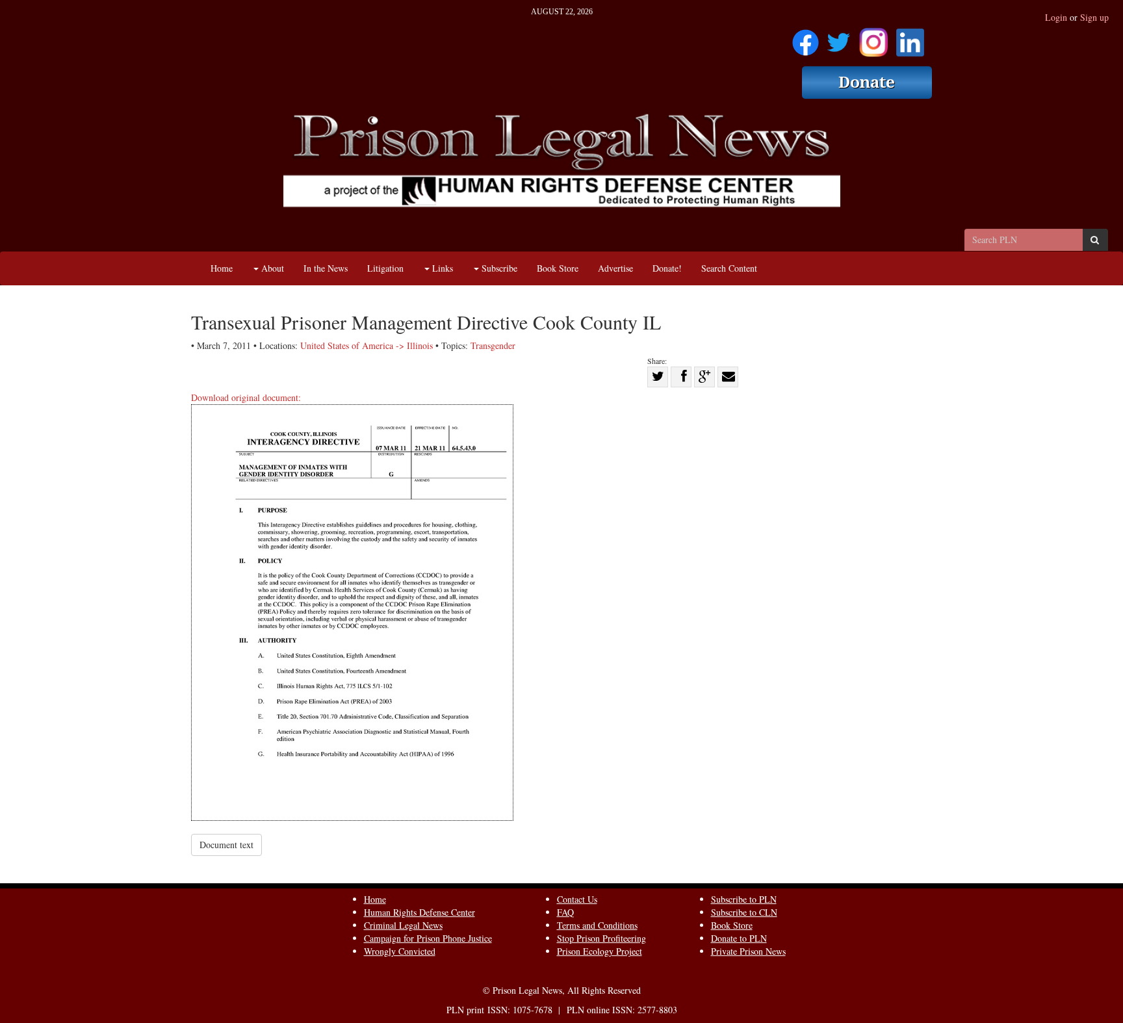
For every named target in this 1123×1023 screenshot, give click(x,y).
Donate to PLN (739, 938)
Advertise (615, 268)
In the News (325, 268)
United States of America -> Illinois (366, 345)
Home (222, 268)
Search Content (729, 268)
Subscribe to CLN (744, 912)
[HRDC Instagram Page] (873, 38)
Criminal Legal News (403, 925)
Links (441, 268)
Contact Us (577, 899)
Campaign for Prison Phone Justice (428, 938)
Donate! (667, 268)
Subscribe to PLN (744, 899)
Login (1056, 17)
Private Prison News (748, 951)
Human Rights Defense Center (419, 912)
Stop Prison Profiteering (601, 938)
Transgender (493, 345)
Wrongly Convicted (399, 951)
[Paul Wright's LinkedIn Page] (910, 38)
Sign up (1094, 17)
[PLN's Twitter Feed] (839, 38)
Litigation (385, 268)
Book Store (557, 268)
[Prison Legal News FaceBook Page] (805, 38)
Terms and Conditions (597, 925)
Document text (226, 844)
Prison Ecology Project (599, 951)
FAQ (565, 912)
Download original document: (246, 397)
